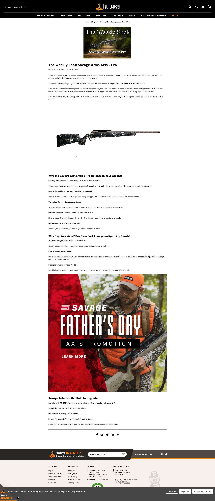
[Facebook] (97, 434)
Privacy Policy (72, 474)
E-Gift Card (52, 483)
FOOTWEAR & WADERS (153, 15)
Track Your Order (54, 477)
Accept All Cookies (202, 491)
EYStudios (127, 483)
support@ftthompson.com (98, 480)
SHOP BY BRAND (46, 15)
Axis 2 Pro (73, 236)
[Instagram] (161, 454)
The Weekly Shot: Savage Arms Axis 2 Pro (82, 64)
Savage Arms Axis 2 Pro (79, 97)
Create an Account (54, 474)
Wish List (51, 480)
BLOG (175, 15)
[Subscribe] (123, 454)
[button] (8, 492)
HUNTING (101, 15)
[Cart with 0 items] (209, 7)
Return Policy (72, 477)
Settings (172, 491)
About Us (71, 471)
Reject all (185, 491)
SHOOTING (84, 15)
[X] (107, 434)
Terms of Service (74, 480)
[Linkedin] (113, 434)
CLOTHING (117, 15)
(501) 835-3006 (94, 472)
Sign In (50, 471)
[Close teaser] (18, 498)
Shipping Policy (73, 483)
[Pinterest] (118, 434)
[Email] (102, 434)
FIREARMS (66, 15)
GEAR (132, 15)
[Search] (190, 6)
